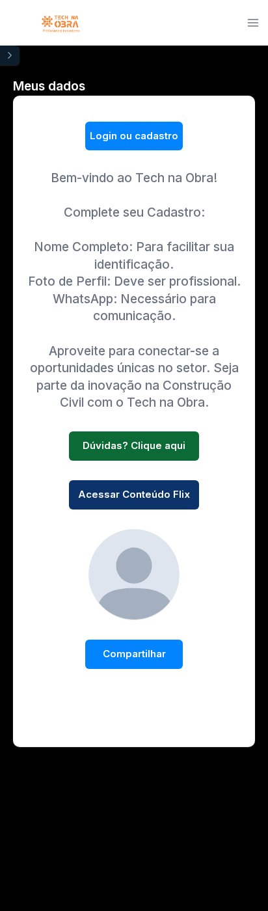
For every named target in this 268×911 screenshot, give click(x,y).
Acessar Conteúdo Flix (134, 494)
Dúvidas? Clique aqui (134, 445)
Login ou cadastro (134, 135)
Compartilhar (134, 653)
